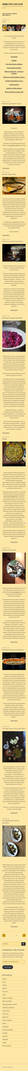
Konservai (5, 991)
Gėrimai (4, 985)
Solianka (14, 60)
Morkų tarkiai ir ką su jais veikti (14, 92)
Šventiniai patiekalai (7, 1030)
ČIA (20, 809)
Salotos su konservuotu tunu (12, 241)
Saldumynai (5, 1017)
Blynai (4, 982)
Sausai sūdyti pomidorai (14, 68)
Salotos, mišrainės (7, 1020)
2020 (4, 22)
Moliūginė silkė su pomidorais (13, 650)
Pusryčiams (5, 1014)
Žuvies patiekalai (6, 1046)
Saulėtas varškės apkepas (14, 88)
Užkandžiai (5, 1039)
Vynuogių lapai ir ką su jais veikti (13, 728)
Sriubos (4, 1023)
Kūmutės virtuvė (12, 4)
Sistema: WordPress (7, 1067)
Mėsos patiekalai (6, 1001)
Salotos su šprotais (9, 550)
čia (19, 293)
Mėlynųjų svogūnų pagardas (12, 318)
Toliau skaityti (5, 168)
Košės (4, 995)
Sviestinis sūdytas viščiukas (14, 64)
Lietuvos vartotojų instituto (11, 496)
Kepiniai (4, 988)
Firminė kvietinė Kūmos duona (14, 81)
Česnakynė (14, 57)
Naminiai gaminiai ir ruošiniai (9, 1004)
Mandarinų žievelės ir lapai (11, 104)
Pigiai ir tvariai (6, 1011)
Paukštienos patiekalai (8, 1007)
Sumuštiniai (5, 1026)
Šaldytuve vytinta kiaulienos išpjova (14, 77)
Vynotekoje (16, 592)
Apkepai (4, 979)
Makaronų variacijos (7, 998)
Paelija (4, 439)
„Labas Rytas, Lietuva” (14, 145)
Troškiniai (4, 1033)
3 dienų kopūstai (14, 84)
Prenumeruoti (7, 967)
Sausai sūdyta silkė (9, 174)
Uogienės (5, 1036)
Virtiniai (4, 1042)
